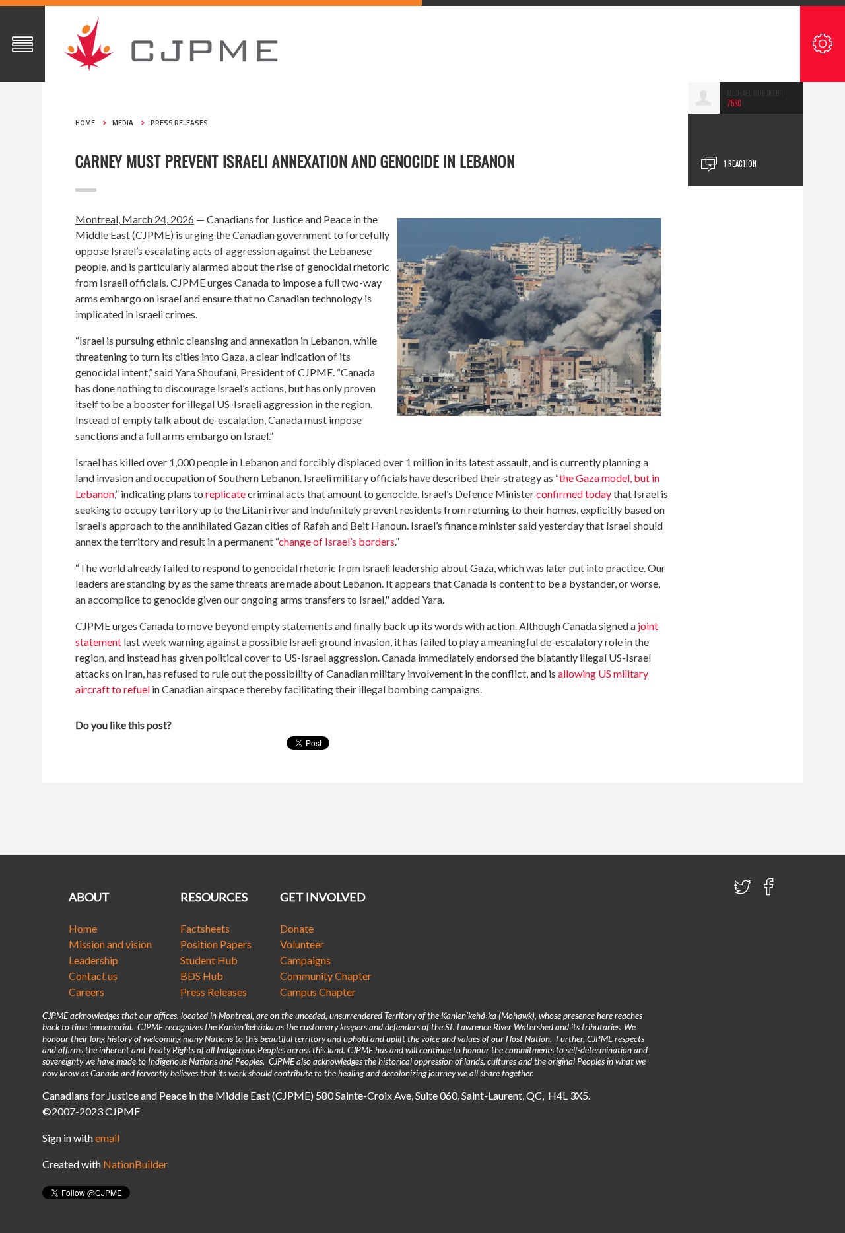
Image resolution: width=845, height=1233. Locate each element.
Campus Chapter (318, 991)
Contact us (93, 975)
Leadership (93, 960)
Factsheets (205, 928)
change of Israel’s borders (337, 541)
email (107, 1137)
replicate (225, 493)
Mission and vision (110, 944)
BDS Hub (201, 975)
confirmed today (573, 493)
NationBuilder (135, 1164)
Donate (297, 928)
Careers (86, 991)
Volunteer (302, 944)
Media (122, 123)
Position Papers (216, 944)
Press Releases (179, 123)
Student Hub (209, 960)
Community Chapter (326, 975)
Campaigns (305, 960)
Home (85, 123)
